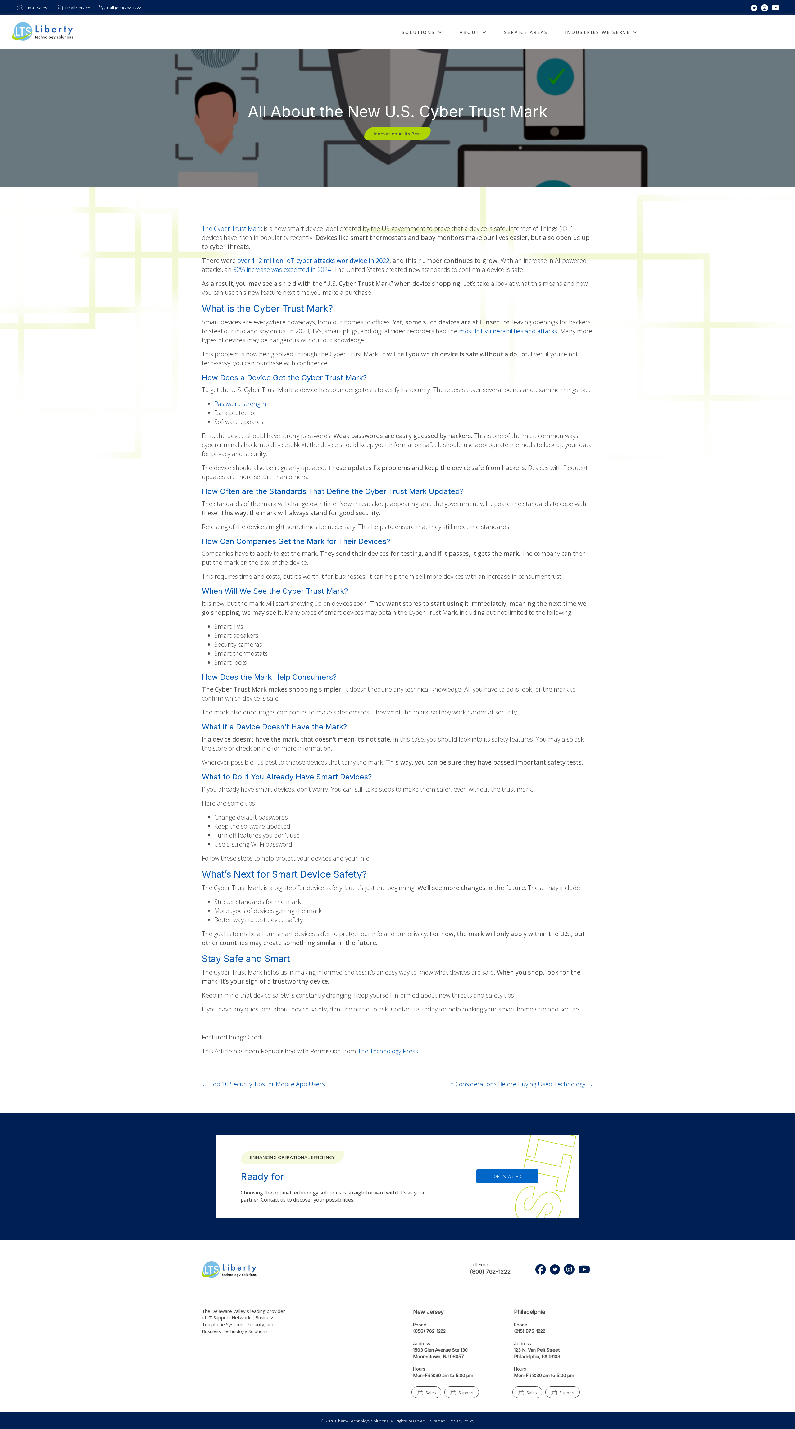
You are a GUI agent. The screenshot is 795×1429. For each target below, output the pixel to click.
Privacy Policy (461, 1421)
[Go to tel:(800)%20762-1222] (487, 1270)
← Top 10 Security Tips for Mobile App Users (263, 1084)
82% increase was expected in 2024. (283, 269)
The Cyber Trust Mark (232, 228)
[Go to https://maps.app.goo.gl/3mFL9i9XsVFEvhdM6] (448, 1351)
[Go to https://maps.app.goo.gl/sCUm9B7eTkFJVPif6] (549, 1351)
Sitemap (437, 1421)
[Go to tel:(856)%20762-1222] (448, 1330)
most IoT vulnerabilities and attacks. (509, 331)
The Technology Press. (389, 1051)
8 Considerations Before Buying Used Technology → (521, 1084)
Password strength (240, 403)
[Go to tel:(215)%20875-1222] (448, 1313)
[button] (397, 133)
